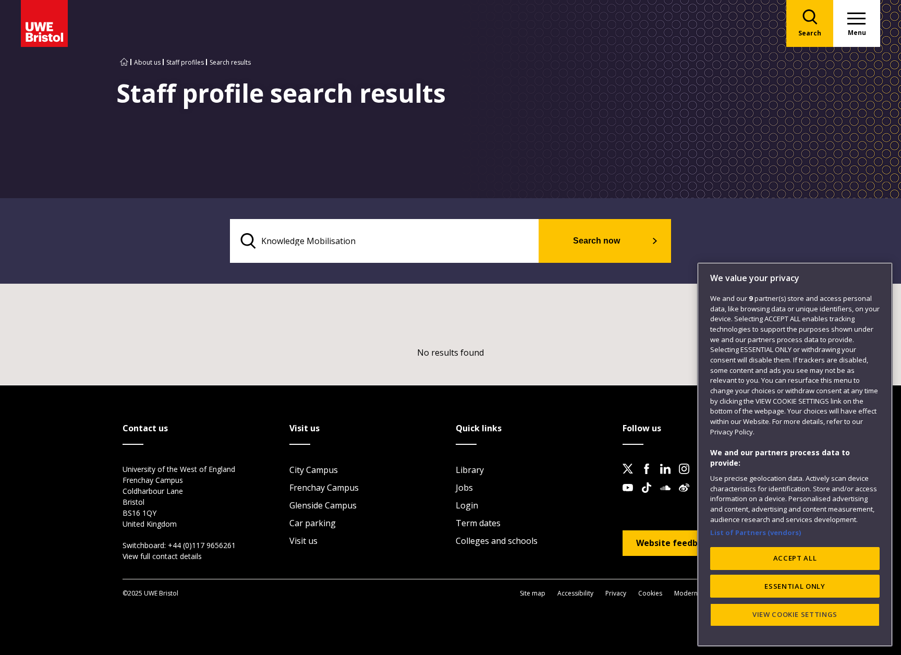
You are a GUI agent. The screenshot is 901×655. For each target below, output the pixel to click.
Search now (596, 240)
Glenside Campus (323, 505)
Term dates (478, 523)
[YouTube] (631, 496)
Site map (532, 593)
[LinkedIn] (668, 477)
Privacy (615, 593)
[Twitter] (631, 477)
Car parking (312, 523)
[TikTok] (649, 496)
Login (467, 505)
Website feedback (674, 543)
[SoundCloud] (668, 496)
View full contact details (162, 556)
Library (470, 470)
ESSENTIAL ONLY (794, 586)
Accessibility (575, 593)
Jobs (464, 487)
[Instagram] (687, 477)
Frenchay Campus (324, 487)
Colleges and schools (497, 541)
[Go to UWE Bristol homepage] (124, 62)
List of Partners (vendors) (755, 532)
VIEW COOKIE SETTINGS (794, 614)
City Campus (313, 470)
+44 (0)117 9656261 (202, 545)
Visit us (303, 541)
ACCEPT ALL (795, 558)
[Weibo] (687, 496)
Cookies (650, 593)
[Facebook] (649, 477)
